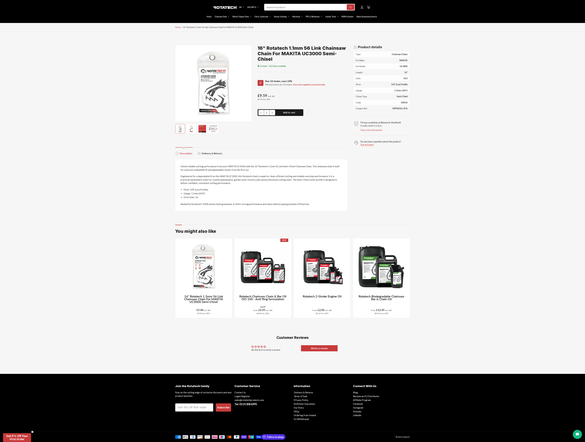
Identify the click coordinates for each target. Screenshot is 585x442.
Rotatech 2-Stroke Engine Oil (322, 296)
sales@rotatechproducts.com (249, 400)
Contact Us (240, 392)
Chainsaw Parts (220, 17)
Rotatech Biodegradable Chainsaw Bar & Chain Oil (381, 298)
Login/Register (242, 396)
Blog (355, 392)
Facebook (358, 403)
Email (179, 400)
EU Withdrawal (301, 419)
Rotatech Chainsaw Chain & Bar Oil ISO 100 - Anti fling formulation (262, 298)
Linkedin (357, 415)
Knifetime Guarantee (304, 403)
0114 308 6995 (248, 404)
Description (186, 153)
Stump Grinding (280, 17)
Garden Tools (330, 17)
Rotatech (406, 437)
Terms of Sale (300, 396)
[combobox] (309, 7)
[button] (17, 437)
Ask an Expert (367, 144)
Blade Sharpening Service (366, 17)
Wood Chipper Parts (240, 17)
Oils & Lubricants (261, 17)
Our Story (299, 407)
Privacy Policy (301, 400)
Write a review (319, 348)
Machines (296, 17)
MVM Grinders (347, 17)
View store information (371, 130)
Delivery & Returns (212, 153)
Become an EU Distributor (366, 396)
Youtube (357, 411)
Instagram (358, 407)
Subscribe (223, 407)
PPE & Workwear (313, 17)
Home (209, 17)
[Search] (350, 7)
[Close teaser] (32, 432)
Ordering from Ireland (305, 415)
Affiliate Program (362, 400)
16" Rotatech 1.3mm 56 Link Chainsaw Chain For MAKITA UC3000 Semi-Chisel (203, 299)
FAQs (296, 411)
